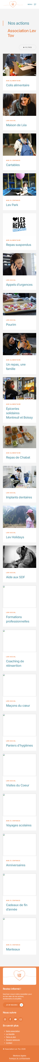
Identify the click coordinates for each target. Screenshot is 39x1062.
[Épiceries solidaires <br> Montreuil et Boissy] (19, 388)
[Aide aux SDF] (19, 557)
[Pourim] (19, 304)
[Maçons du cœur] (19, 685)
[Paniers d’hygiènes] (19, 725)
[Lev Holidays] (19, 517)
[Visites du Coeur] (19, 765)
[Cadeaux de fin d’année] (19, 885)
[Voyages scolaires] (19, 805)
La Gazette (10, 1034)
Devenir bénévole (13, 1040)
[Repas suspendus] (19, 224)
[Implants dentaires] (19, 477)
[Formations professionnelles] (19, 597)
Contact (9, 1043)
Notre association (13, 1031)
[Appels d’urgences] (19, 264)
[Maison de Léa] (19, 105)
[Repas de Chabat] (19, 437)
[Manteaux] (19, 929)
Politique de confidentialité (19, 1058)
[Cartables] (19, 144)
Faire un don (11, 1037)
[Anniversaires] (19, 845)
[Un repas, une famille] (19, 344)
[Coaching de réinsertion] (19, 641)
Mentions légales (19, 1055)
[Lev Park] (19, 184)
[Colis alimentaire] (19, 65)
